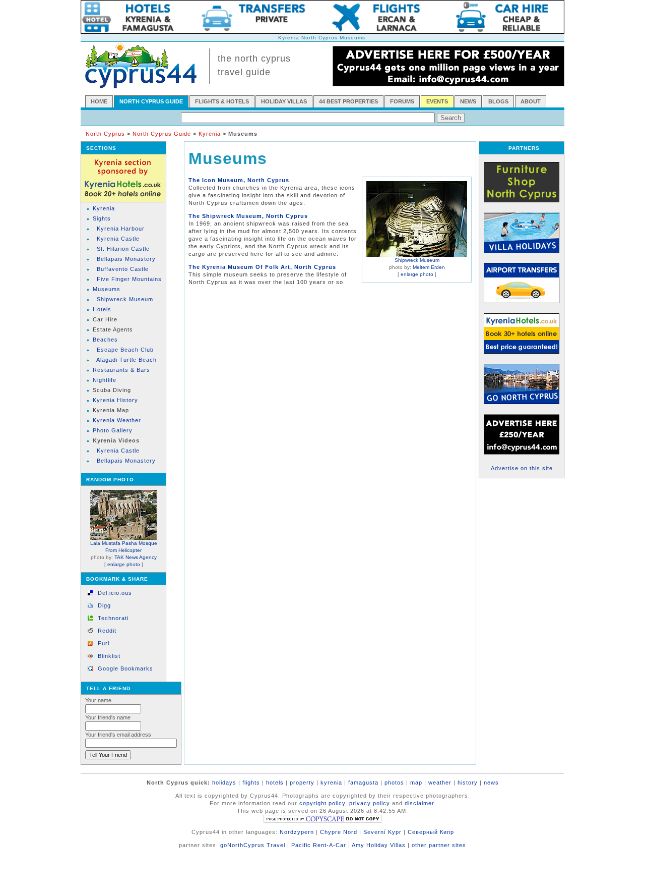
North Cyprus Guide (162, 134)
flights (251, 782)
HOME (99, 101)
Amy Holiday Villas (379, 845)
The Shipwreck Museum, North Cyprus (248, 216)
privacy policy (369, 803)
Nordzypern (297, 832)
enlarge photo (123, 564)
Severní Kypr (382, 832)
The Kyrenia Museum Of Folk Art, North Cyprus (262, 267)
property (302, 782)
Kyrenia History (115, 400)
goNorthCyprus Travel (252, 845)
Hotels (102, 309)
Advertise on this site (522, 468)
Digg (104, 605)
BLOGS (498, 101)
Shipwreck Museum (125, 299)
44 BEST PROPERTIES (348, 101)
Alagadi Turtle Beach (126, 360)
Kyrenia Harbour (121, 229)
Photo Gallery (113, 430)
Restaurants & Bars (121, 370)
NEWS (468, 101)
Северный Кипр (431, 832)
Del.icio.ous (115, 593)
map (416, 782)
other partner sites (439, 845)
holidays (224, 782)
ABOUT (531, 101)
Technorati (113, 618)
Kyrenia (210, 134)
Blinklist (109, 656)
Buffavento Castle (123, 269)
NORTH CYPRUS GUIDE (151, 101)
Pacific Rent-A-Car (318, 845)
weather (440, 782)
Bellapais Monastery (126, 259)
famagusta (363, 782)
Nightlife (104, 380)
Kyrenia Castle (118, 239)
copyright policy (322, 803)
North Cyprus (105, 134)
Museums (106, 289)
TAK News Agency (135, 557)
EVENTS (437, 101)
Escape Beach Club (125, 350)
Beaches (105, 340)
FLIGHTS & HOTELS (222, 101)
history (468, 782)
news (491, 782)
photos (394, 782)
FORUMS (402, 101)
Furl (103, 643)
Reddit (107, 631)
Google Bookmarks (125, 668)
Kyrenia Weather (117, 420)
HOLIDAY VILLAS (284, 101)
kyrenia (331, 782)
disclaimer (419, 803)
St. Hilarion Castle (123, 249)
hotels (275, 782)
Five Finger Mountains (129, 279)
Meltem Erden (429, 267)
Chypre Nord (338, 832)
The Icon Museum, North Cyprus (238, 180)
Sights (102, 218)
